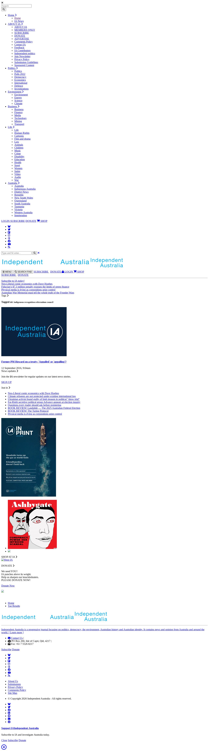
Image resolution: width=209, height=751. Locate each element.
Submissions (14, 684)
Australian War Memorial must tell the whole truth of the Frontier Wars (37, 292)
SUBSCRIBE (21, 32)
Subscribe (6, 649)
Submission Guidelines (26, 62)
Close (4, 740)
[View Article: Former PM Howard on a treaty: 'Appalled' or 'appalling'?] (34, 355)
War (16, 180)
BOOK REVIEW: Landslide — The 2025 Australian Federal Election (44, 408)
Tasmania (19, 206)
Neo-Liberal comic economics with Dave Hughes (26, 283)
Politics (12, 68)
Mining (18, 121)
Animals (18, 144)
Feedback (19, 47)
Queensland (20, 200)
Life (10, 127)
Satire (17, 171)
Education (19, 159)
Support (20, 728)
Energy (18, 97)
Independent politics (24, 53)
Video (17, 174)
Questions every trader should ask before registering (34, 405)
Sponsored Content (24, 65)
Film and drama (22, 138)
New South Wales (23, 197)
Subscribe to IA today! (12, 280)
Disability (19, 156)
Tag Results (14, 606)
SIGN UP (6, 382)
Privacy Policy (21, 59)
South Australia (22, 203)
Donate (16, 649)
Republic (19, 194)
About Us (13, 681)
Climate (18, 103)
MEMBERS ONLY (24, 29)
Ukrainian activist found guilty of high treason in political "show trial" (44, 399)
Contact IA (20, 44)
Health (17, 162)
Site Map (12, 693)
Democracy (20, 77)
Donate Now (8, 585)
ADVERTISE (21, 38)
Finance (18, 112)
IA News (19, 21)
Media (17, 115)
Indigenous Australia (25, 189)
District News (21, 191)
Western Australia (23, 212)
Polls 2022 (19, 74)
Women (18, 168)
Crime (17, 153)
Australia (13, 183)
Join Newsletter (22, 56)
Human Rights (21, 133)
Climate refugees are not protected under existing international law (42, 396)
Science (18, 100)
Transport (19, 124)
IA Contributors (22, 50)
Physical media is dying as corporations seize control (28, 289)
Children (18, 147)
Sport (17, 165)
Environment (15, 91)
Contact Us (16, 638)
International (20, 82)
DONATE (19, 35)
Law (16, 141)
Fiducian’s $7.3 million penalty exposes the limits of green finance (35, 286)
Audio (17, 177)
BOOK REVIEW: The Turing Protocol (28, 411)
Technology (20, 118)
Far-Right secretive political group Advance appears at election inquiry (44, 402)
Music (17, 150)
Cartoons (19, 135)
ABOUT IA (14, 24)
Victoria (18, 209)
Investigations (21, 88)
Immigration (20, 215)
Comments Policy (23, 41)
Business (13, 106)
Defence (18, 85)
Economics (20, 80)
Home (11, 15)
